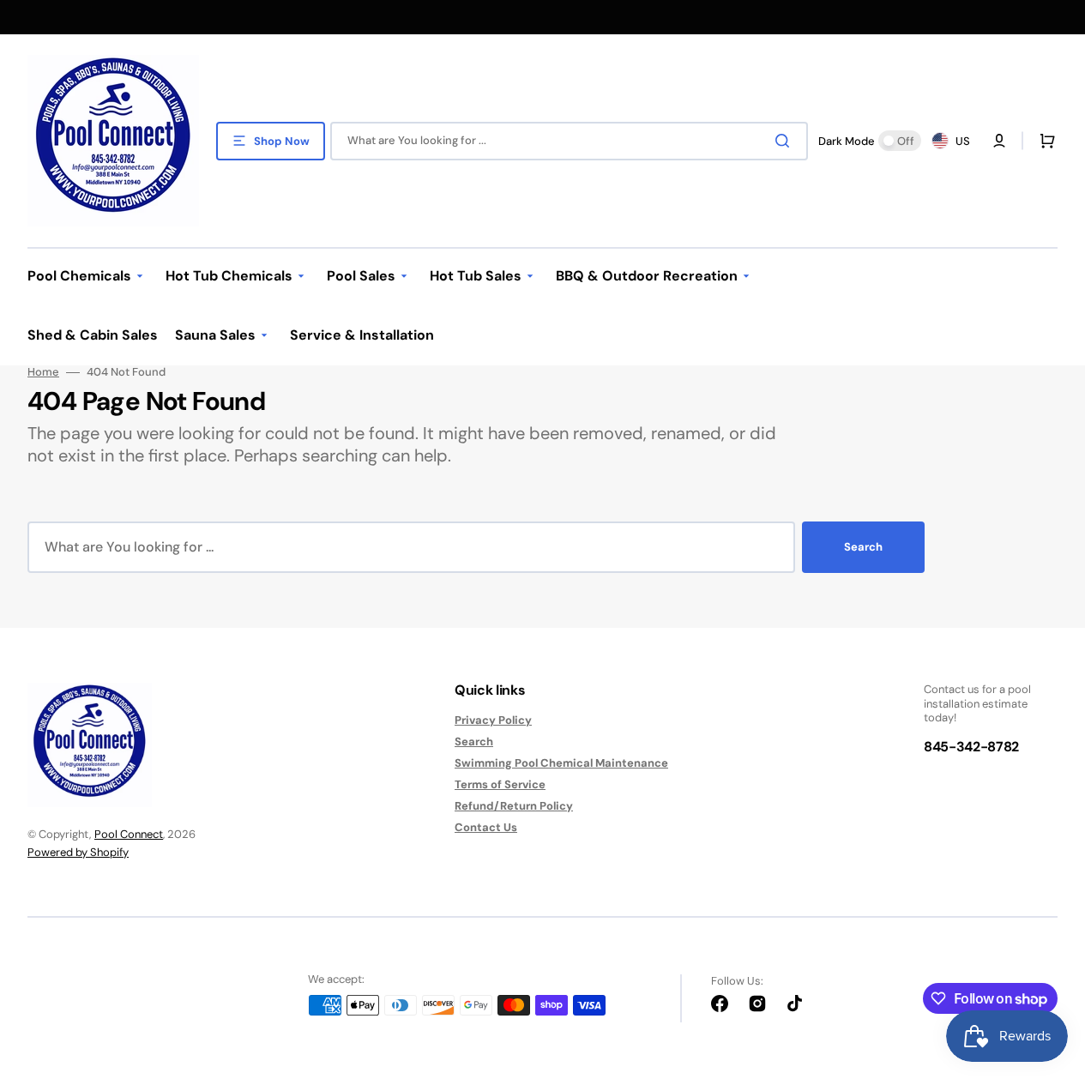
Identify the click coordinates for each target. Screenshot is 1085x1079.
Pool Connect (128, 834)
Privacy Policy (493, 720)
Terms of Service (500, 784)
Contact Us (486, 827)
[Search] (785, 141)
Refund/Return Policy (514, 806)
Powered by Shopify (78, 852)
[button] (1044, 141)
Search (863, 547)
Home (43, 372)
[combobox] (569, 141)
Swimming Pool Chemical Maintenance (561, 763)
